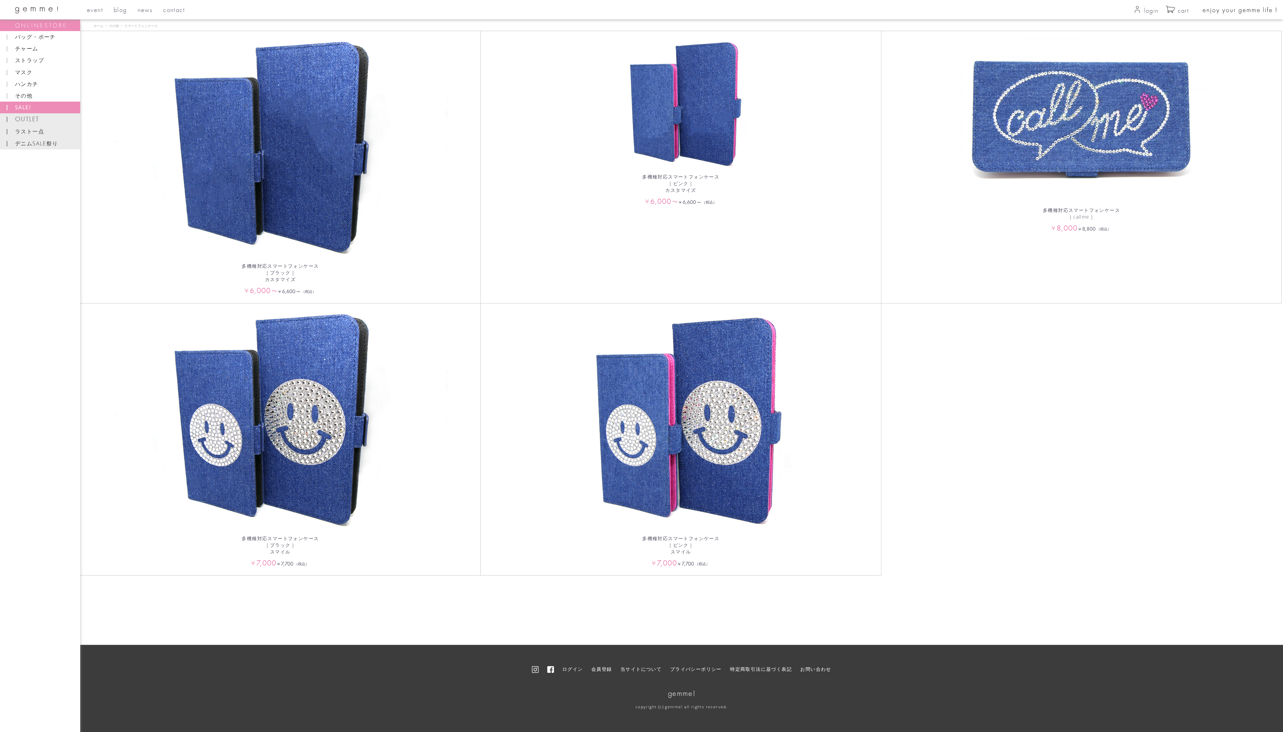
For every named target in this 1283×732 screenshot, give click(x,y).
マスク (23, 72)
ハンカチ (26, 84)
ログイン (572, 669)
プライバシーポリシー (696, 669)
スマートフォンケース (141, 25)
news (145, 9)
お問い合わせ (815, 669)
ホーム (99, 25)
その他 (114, 25)
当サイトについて (641, 669)
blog (120, 9)
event (95, 9)
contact (174, 9)
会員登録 (601, 669)
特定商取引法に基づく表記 (761, 669)
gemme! (681, 693)
